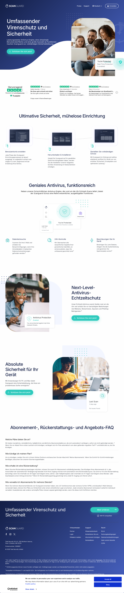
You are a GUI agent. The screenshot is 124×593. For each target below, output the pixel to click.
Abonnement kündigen (92, 537)
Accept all (108, 579)
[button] (112, 6)
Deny (108, 584)
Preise (79, 6)
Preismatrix (99, 560)
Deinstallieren (89, 540)
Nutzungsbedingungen (108, 534)
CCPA (103, 543)
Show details (29, 589)
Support (86, 6)
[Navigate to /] (14, 6)
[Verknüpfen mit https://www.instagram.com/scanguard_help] (10, 534)
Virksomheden (75, 528)
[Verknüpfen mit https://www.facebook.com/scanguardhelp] (6, 534)
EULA (103, 531)
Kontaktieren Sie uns (91, 534)
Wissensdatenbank (91, 531)
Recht (103, 528)
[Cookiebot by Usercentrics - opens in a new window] (12, 589)
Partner (72, 531)
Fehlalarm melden (75, 537)
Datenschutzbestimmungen (110, 537)
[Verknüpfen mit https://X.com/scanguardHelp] (14, 534)
